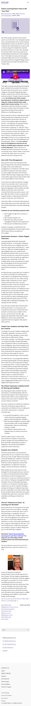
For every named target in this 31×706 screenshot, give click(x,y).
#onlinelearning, (6, 605)
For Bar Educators (8, 647)
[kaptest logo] (5, 2)
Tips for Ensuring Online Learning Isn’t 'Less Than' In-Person (12, 535)
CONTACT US (5, 668)
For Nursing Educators (9, 644)
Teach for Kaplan (6, 687)
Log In (3, 671)
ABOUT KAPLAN (6, 673)
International (5, 679)
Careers (3, 676)
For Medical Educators (9, 641)
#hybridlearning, (6, 617)
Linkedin (5, 651)
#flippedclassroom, (7, 615)
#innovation (5, 619)
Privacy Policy (4, 698)
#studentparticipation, (8, 609)
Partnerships (5, 681)
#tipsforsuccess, (6, 613)
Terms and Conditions (6, 695)
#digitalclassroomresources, (9, 607)
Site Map (3, 701)
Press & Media (5, 684)
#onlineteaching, (6, 611)
